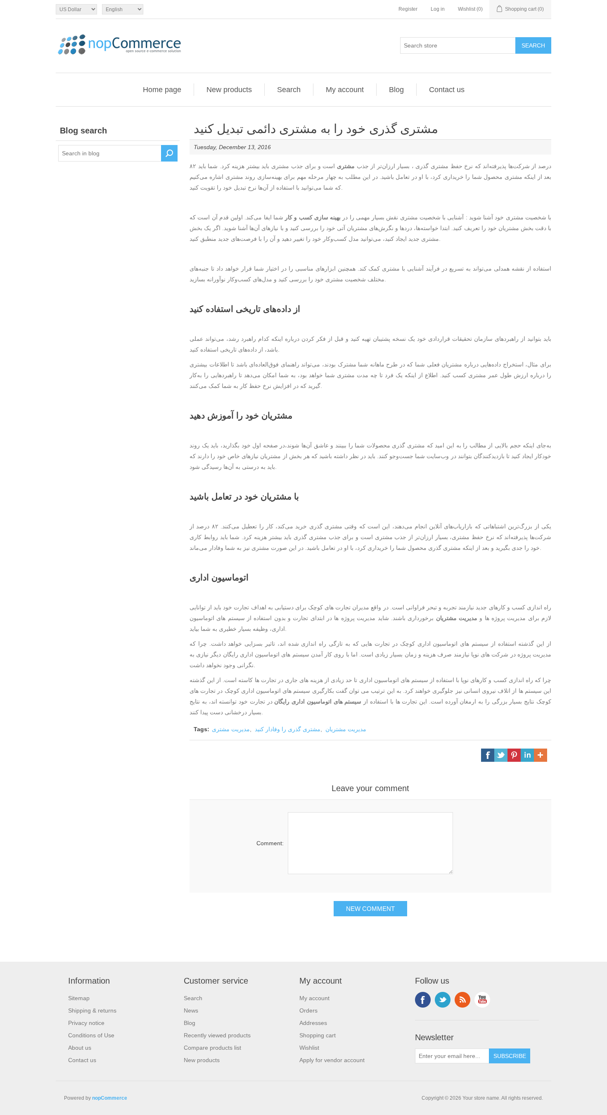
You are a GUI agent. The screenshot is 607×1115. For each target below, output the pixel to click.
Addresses (313, 1023)
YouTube (482, 1000)
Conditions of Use (91, 1035)
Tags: (201, 729)
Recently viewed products (217, 1035)
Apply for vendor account (332, 1060)
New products (229, 90)
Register (407, 9)
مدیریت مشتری (231, 729)
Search (289, 90)
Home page (162, 90)
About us (79, 1047)
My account (345, 90)
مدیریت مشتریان (345, 729)
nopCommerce (109, 1098)
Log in (438, 9)
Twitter (443, 1000)
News (191, 1010)
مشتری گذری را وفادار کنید (287, 729)
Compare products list (212, 1047)
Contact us (447, 90)
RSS (462, 1000)
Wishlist (309, 1047)
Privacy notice (86, 1023)
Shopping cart (317, 1035)
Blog (396, 90)
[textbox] (109, 153)
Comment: (270, 843)
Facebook (423, 1000)
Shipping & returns (92, 1010)
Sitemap (79, 998)
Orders (308, 1010)
